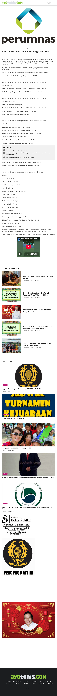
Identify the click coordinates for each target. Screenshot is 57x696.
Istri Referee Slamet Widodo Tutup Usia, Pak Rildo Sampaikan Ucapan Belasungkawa (38, 328)
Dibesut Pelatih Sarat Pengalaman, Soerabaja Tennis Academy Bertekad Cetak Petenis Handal (28, 508)
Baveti (32, 347)
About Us (8, 681)
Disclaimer (26, 681)
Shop (41, 681)
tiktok (33, 683)
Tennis (7, 48)
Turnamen (6, 414)
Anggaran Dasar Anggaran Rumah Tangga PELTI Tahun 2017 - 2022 (22, 389)
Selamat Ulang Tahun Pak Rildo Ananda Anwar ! (19, 150)
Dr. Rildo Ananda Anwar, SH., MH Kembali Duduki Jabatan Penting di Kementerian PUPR (28, 477)
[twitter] (6, 263)
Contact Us (48, 681)
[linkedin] (15, 263)
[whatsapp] (9, 263)
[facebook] (3, 263)
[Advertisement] (28, 589)
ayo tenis (33, 689)
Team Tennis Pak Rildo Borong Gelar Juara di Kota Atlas (37, 344)
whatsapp (25, 683)
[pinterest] (12, 263)
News (32, 280)
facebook (8, 683)
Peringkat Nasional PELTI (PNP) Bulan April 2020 (16, 448)
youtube (50, 683)
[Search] (52, 3)
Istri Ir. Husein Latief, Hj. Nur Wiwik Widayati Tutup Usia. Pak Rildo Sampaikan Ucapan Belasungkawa (29, 153)
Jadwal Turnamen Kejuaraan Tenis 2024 (14, 418)
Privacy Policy (17, 681)
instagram (41, 683)
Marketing (34, 681)
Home (3, 48)
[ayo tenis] (12, 4)
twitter (17, 683)
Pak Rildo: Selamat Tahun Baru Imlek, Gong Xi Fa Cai (20, 157)
